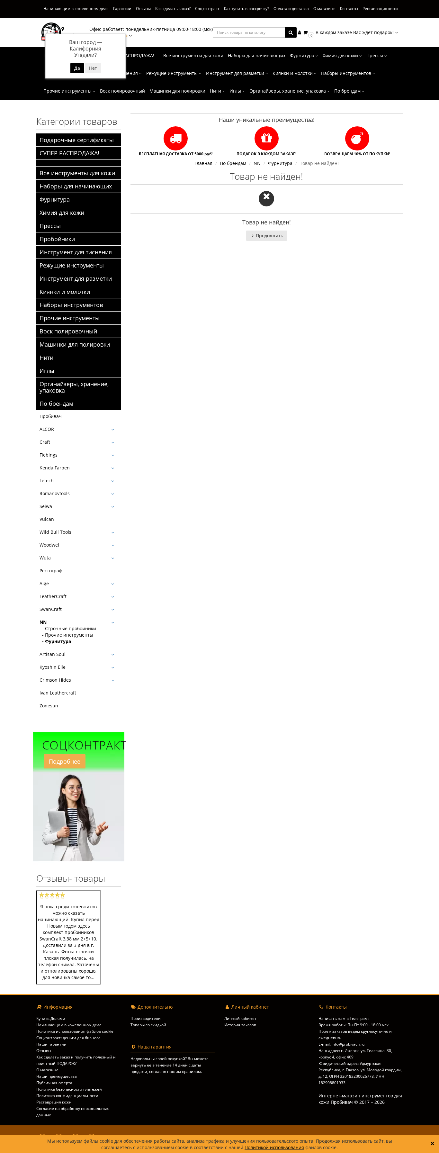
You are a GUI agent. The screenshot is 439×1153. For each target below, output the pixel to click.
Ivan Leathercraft (58, 693)
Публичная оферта (54, 1082)
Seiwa (46, 506)
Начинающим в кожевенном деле (76, 8)
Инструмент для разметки (235, 73)
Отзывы (143, 8)
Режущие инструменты (172, 73)
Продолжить (269, 235)
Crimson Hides (55, 680)
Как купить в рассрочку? (246, 8)
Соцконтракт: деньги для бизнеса (68, 1037)
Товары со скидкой (148, 1025)
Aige (44, 583)
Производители (145, 1018)
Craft (45, 442)
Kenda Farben (55, 468)
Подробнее (64, 761)
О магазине (324, 8)
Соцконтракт (207, 8)
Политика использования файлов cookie (74, 1031)
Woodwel (49, 545)
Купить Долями (50, 1018)
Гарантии (122, 8)
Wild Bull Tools (55, 532)
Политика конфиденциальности (67, 1095)
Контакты (349, 8)
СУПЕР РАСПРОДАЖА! (130, 55)
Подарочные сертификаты (77, 140)
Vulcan (47, 519)
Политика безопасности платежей (69, 1089)
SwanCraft (51, 609)
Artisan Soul (53, 654)
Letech (47, 480)
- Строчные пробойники (68, 628)
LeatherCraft (53, 596)
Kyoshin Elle (53, 667)
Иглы (235, 91)
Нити (216, 91)
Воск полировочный (122, 91)
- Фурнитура (55, 641)
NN (43, 622)
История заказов (240, 1025)
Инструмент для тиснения (76, 252)
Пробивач (51, 416)
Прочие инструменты (68, 91)
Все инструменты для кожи (193, 55)
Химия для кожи (341, 55)
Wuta (45, 558)
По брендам (348, 91)
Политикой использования (274, 1147)
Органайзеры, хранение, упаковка (288, 91)
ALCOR (47, 429)
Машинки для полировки (177, 91)
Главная (203, 163)
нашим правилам (184, 1071)
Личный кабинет (240, 1018)
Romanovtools (55, 493)
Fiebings (49, 455)
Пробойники (57, 239)
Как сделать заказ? (173, 8)
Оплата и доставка (291, 8)
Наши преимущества (56, 1076)
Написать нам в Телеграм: (343, 1018)
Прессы (375, 55)
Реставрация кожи (380, 8)
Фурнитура (303, 55)
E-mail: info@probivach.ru (341, 1044)
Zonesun (49, 706)
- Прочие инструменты (66, 635)
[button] (350, 32)
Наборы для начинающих (256, 55)
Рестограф (51, 570)
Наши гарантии (51, 1044)
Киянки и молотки (293, 73)
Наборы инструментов (346, 73)
